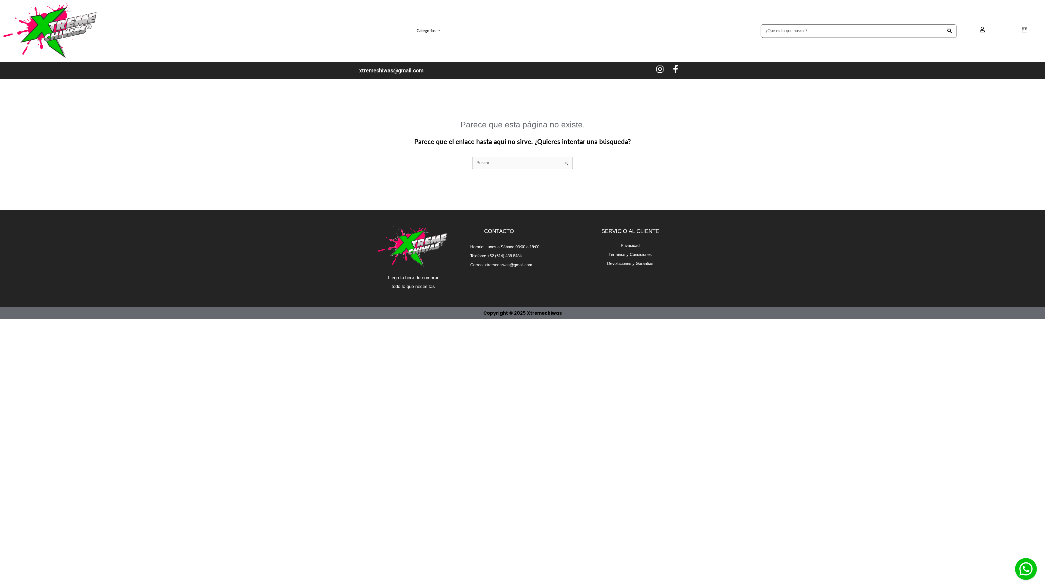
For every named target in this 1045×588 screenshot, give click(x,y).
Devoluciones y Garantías (630, 263)
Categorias (426, 31)
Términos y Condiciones (630, 254)
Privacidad (630, 245)
